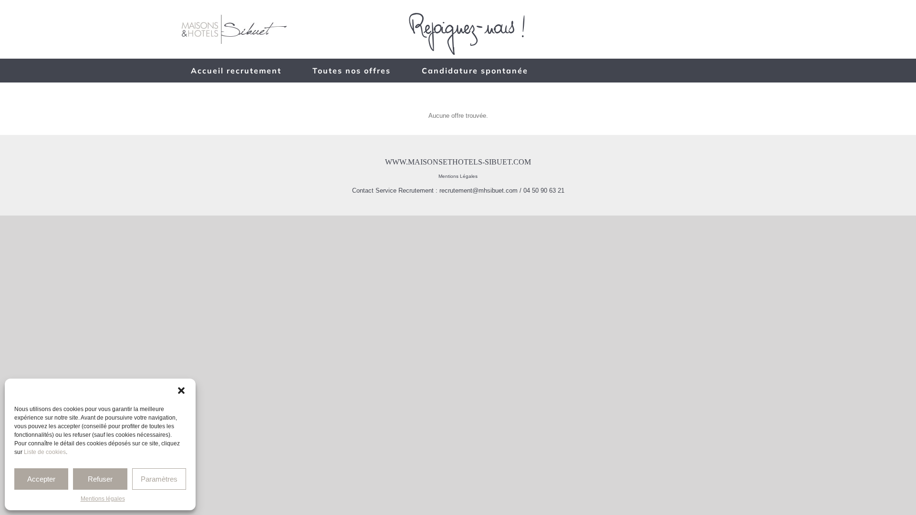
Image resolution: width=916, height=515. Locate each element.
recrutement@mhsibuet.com (478, 190)
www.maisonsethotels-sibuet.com (458, 162)
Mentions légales (103, 498)
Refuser (100, 479)
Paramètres (159, 479)
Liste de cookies (45, 452)
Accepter (41, 479)
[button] (181, 390)
